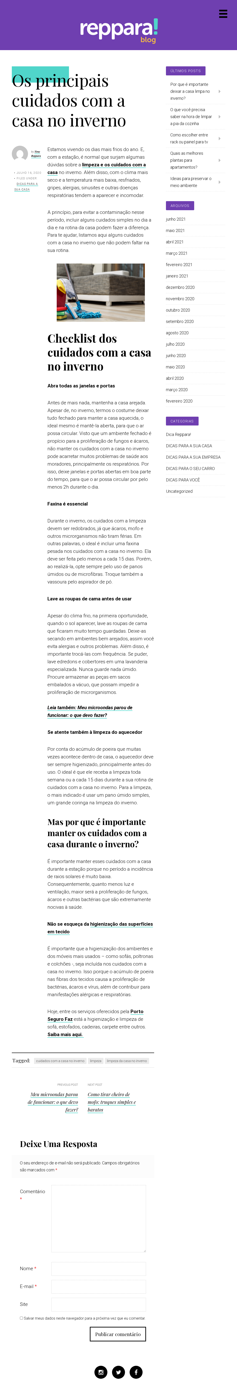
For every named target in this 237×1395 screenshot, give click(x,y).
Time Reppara (36, 154)
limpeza (95, 1061)
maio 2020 (175, 366)
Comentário (32, 1195)
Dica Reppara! (178, 434)
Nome (28, 1268)
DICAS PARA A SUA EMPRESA (193, 457)
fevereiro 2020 (179, 401)
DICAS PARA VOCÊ (183, 479)
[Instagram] (100, 1373)
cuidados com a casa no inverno (60, 1061)
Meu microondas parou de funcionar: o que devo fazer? (53, 1102)
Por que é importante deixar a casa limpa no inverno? (190, 91)
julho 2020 (175, 344)
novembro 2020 (180, 298)
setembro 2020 (180, 321)
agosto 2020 (177, 332)
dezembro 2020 (180, 287)
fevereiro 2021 (179, 264)
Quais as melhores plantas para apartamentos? (186, 160)
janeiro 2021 (177, 276)
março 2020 (177, 389)
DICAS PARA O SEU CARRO (190, 468)
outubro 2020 (178, 310)
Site (24, 1304)
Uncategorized (179, 491)
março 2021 (177, 253)
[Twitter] (118, 1373)
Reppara (116, 28)
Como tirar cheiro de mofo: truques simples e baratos (112, 1102)
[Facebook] (136, 1373)
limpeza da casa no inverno (127, 1061)
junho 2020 (176, 355)
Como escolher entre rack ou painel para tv (189, 138)
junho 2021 (176, 219)
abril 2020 (175, 378)
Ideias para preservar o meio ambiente (191, 182)
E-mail (28, 1286)
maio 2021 (175, 230)
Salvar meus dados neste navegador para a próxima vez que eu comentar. (85, 1318)
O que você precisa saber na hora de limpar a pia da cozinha (191, 116)
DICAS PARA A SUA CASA (189, 445)
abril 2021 (175, 241)
